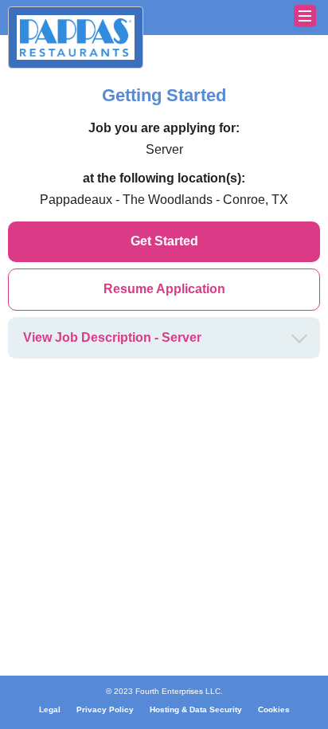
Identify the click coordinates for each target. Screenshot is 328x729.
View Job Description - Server (112, 337)
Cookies (274, 709)
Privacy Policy (105, 709)
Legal (50, 709)
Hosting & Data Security (196, 709)
